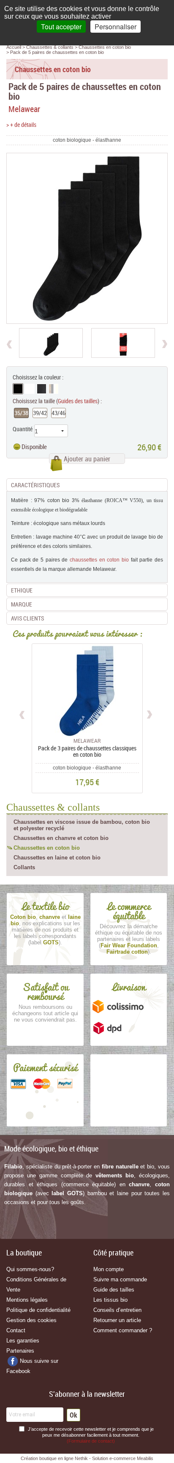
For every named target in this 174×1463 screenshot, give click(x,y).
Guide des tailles (113, 1289)
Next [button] (149, 713)
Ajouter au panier (87, 458)
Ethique (22, 590)
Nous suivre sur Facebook (32, 1366)
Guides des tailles (78, 401)
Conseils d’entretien (117, 1310)
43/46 (58, 413)
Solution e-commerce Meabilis (122, 1458)
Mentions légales (27, 1300)
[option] (51, 343)
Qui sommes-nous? (30, 1269)
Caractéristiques (35, 485)
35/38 (21, 413)
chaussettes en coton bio (99, 560)
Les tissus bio (110, 1300)
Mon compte (108, 1269)
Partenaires (20, 1351)
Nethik (81, 1458)
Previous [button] (22, 713)
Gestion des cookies (31, 1320)
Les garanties (22, 1340)
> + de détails (21, 124)
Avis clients (27, 618)
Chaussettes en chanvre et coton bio (61, 838)
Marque (21, 604)
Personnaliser (115, 26)
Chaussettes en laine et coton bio (57, 857)
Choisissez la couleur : (38, 377)
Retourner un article (117, 1320)
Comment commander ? (122, 1330)
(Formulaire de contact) (91, 1440)
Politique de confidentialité (38, 1310)
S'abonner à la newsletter (87, 1394)
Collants (24, 867)
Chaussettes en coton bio (47, 848)
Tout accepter (61, 26)
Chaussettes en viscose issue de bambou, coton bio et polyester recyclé (82, 825)
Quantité (23, 429)
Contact (15, 1330)
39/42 (40, 413)
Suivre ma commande (120, 1279)
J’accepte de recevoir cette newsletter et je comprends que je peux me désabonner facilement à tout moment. (91, 1434)
